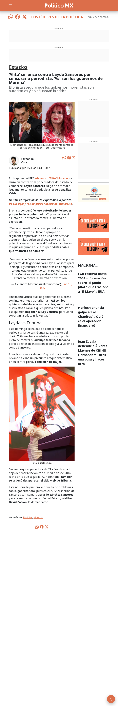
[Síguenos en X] (24, 16)
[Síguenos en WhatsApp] (10, 16)
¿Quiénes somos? (98, 17)
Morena (38, 517)
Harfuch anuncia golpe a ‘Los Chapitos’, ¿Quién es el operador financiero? (91, 316)
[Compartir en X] (74, 157)
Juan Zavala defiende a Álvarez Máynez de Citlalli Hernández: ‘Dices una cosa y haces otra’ (92, 352)
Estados (18, 67)
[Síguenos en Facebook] (17, 16)
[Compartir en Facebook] (69, 157)
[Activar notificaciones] (111, 699)
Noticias (27, 517)
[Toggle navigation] (10, 5)
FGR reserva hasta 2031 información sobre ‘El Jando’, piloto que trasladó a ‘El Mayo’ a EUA (93, 282)
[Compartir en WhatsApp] (64, 157)
